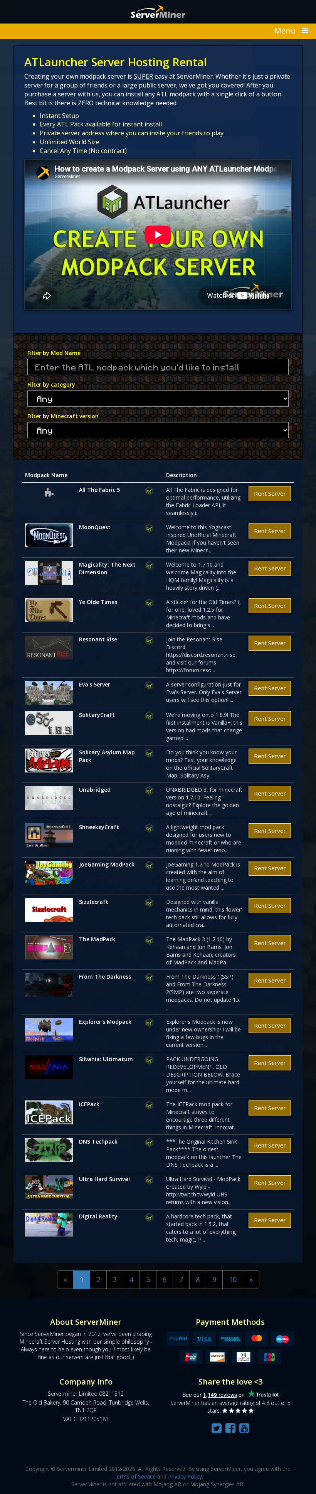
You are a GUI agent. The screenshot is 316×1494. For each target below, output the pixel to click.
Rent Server (270, 493)
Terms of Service (134, 1476)
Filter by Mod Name (54, 353)
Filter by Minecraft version (63, 416)
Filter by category (51, 384)
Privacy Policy (185, 1476)
